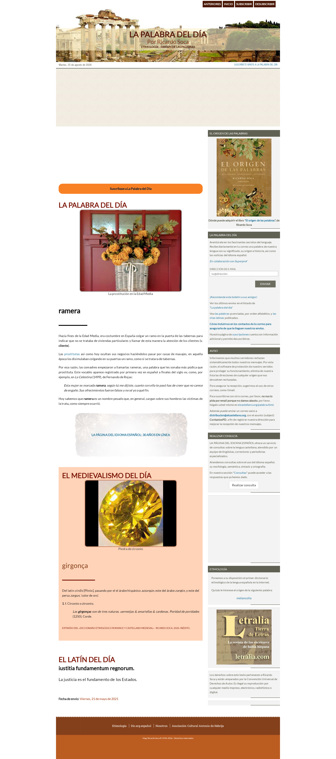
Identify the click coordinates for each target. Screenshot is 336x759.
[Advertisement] (168, 97)
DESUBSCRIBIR (264, 4)
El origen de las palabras (260, 220)
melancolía (244, 598)
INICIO (228, 4)
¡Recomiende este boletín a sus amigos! (233, 297)
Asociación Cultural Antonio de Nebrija (198, 726)
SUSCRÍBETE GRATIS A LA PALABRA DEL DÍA (256, 65)
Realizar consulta (244, 485)
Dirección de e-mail (223, 268)
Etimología (119, 726)
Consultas (240, 472)
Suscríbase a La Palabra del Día (131, 188)
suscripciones (240, 334)
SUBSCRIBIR (244, 4)
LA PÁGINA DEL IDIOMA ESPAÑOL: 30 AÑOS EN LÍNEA (131, 435)
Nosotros (161, 726)
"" (221, 307)
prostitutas (72, 354)
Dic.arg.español (141, 726)
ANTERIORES (212, 4)
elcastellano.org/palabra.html (256, 404)
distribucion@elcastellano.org (228, 415)
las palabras (222, 313)
